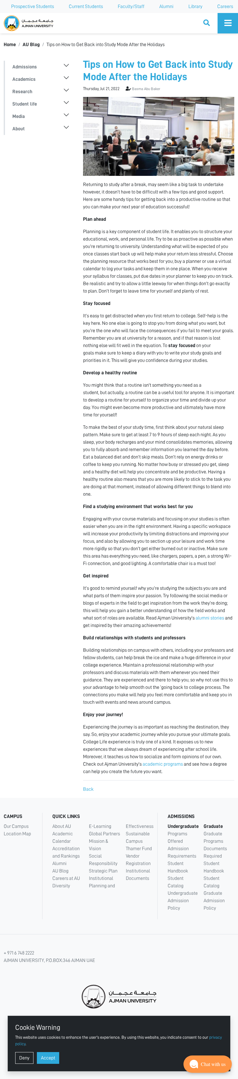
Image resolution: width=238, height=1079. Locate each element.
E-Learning (100, 826)
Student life (24, 104)
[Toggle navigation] (228, 23)
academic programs (163, 764)
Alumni (166, 6)
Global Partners (104, 833)
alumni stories (210, 618)
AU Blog (31, 44)
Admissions (24, 66)
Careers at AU (66, 878)
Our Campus (16, 826)
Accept (48, 1057)
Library (195, 6)
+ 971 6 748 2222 (19, 953)
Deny (24, 1057)
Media (18, 116)
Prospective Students (32, 6)
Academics (24, 79)
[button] (207, 1064)
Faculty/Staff (131, 6)
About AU (61, 826)
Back (88, 789)
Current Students (86, 6)
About (18, 128)
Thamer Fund (139, 848)
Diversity (61, 885)
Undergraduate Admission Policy (183, 901)
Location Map (17, 833)
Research (22, 91)
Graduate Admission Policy (214, 901)
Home (10, 44)
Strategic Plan (103, 870)
